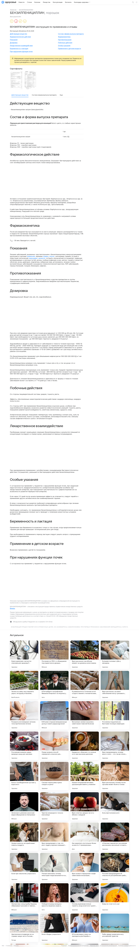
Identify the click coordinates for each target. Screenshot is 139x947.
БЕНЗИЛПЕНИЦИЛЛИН (26, 9)
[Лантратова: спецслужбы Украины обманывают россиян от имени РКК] (24, 897)
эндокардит (33, 258)
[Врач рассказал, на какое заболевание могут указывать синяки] (115, 685)
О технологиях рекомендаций (108, 945)
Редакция (64, 945)
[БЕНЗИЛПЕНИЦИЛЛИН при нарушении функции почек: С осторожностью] (24, 21)
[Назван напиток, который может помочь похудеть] (24, 837)
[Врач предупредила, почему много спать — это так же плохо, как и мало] (115, 746)
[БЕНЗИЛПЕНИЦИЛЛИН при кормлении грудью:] (16, 21)
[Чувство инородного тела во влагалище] (54, 806)
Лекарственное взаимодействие (21, 45)
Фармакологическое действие (20, 37)
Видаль (12, 608)
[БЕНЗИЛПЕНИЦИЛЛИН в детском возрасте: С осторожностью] (20, 21)
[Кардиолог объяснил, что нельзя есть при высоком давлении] (84, 746)
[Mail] (3, 2)
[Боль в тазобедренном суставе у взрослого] (24, 776)
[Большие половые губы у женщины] (115, 655)
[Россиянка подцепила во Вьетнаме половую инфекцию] (115, 715)
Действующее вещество (18, 34)
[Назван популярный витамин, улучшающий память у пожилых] (84, 776)
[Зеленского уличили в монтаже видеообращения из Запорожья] (24, 806)
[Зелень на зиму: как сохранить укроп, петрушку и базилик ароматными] (24, 685)
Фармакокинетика (64, 37)
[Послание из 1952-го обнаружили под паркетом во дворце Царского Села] (54, 655)
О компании (9, 945)
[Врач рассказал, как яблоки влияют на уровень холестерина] (84, 655)
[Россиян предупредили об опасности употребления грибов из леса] (115, 867)
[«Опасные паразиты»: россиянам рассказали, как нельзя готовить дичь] (115, 837)
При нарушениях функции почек (21, 51)
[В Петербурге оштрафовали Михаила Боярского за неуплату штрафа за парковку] (54, 685)
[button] (16, 80)
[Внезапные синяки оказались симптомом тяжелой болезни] (84, 715)
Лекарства (13, 9)
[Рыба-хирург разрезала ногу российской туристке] (115, 928)
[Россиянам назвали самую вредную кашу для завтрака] (24, 746)
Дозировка (13, 43)
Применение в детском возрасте (69, 48)
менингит (41, 258)
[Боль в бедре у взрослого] (54, 928)
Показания (13, 40)
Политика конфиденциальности (127, 945)
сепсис (51, 256)
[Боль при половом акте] (115, 806)
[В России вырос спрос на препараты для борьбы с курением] (84, 928)
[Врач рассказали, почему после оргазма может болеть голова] (115, 776)
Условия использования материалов (78, 945)
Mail (3, 945)
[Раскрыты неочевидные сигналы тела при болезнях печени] (24, 715)
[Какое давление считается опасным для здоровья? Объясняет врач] (24, 655)
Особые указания (64, 45)
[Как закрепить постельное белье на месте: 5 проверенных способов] (84, 837)
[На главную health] (10, 2)
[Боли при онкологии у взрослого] (24, 867)
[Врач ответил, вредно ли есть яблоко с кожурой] (84, 806)
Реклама (16, 945)
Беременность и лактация (19, 48)
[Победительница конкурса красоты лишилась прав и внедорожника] (54, 897)
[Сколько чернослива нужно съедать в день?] (54, 776)
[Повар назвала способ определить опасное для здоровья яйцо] (54, 746)
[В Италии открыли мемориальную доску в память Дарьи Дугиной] (54, 715)
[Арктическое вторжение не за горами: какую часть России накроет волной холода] (24, 928)
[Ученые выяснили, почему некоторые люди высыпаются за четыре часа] (54, 867)
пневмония (31, 256)
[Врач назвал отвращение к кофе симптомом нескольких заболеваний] (84, 867)
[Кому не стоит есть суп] (115, 897)
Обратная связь (94, 945)
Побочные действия (65, 43)
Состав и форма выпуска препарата (71, 34)
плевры (45, 256)
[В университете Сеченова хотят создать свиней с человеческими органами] (84, 685)
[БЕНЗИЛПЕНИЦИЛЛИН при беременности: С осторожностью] (11, 21)
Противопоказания (64, 40)
